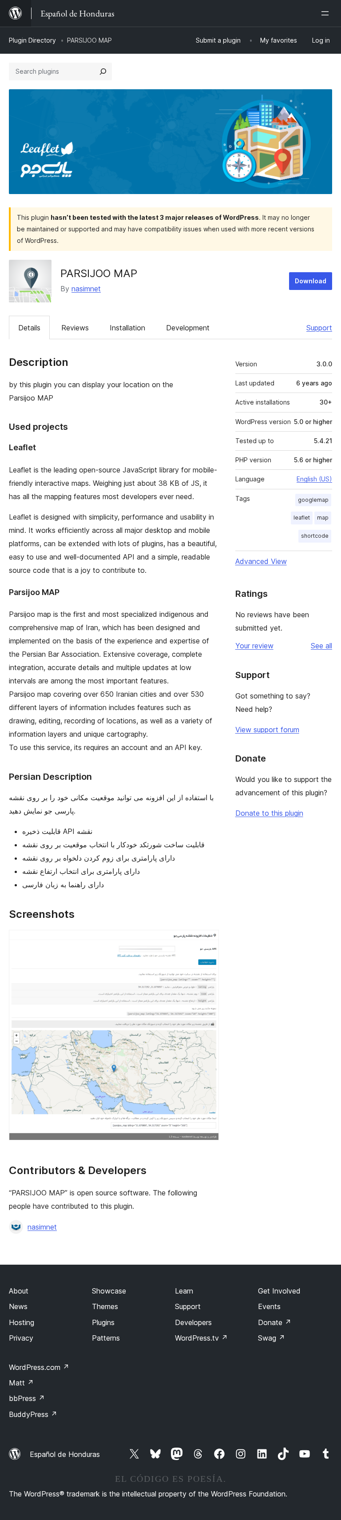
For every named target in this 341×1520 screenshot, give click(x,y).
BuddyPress (33, 1414)
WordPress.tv (201, 1337)
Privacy (21, 1337)
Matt (21, 1382)
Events (269, 1306)
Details (29, 327)
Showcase (109, 1290)
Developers (193, 1322)
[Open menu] (327, 13)
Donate (274, 1322)
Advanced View (261, 561)
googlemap (313, 499)
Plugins (103, 1322)
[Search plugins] (103, 71)
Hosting (21, 1322)
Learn (184, 1290)
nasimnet (86, 288)
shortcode (315, 535)
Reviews (75, 327)
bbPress (27, 1398)
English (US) (314, 479)
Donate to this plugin (269, 813)
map (323, 517)
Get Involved (279, 1290)
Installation (127, 327)
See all (321, 645)
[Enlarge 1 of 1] (206, 941)
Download (310, 281)
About (18, 1290)
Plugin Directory (32, 40)
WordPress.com (39, 1367)
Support (319, 327)
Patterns (106, 1337)
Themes (105, 1306)
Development (188, 327)
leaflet (301, 517)
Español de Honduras (65, 1454)
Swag (271, 1337)
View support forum (267, 729)
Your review (254, 645)
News (18, 1306)
